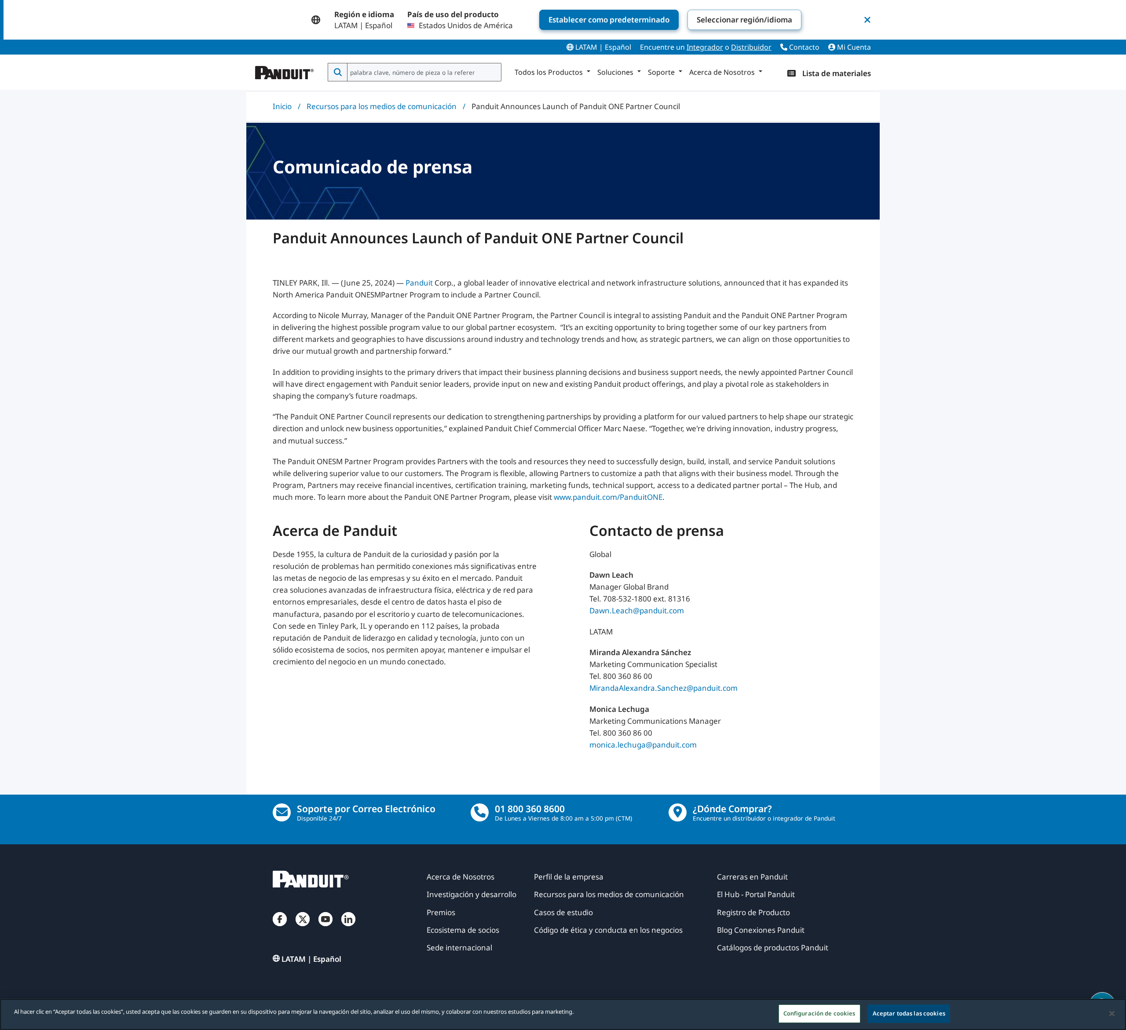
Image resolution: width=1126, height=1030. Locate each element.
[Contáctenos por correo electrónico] (282, 812)
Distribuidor (751, 47)
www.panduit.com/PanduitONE (608, 497)
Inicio (282, 106)
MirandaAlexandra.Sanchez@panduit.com (663, 688)
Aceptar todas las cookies (909, 1013)
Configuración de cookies (819, 1013)
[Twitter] (303, 928)
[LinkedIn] (348, 928)
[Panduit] (284, 70)
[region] (563, 1014)
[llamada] (480, 812)
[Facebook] (280, 928)
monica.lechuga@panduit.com (643, 745)
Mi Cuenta (853, 47)
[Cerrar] (1112, 1013)
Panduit (419, 283)
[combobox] (423, 72)
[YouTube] (325, 928)
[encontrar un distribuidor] (678, 812)
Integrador (705, 47)
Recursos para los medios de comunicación (382, 106)
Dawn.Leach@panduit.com (636, 610)
